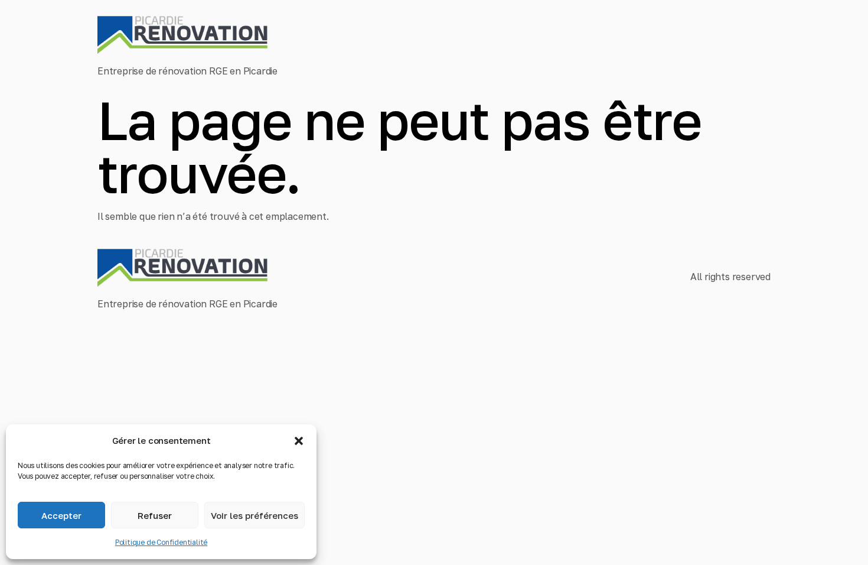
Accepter (61, 515)
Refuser (155, 515)
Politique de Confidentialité (161, 542)
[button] (299, 441)
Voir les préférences (254, 515)
